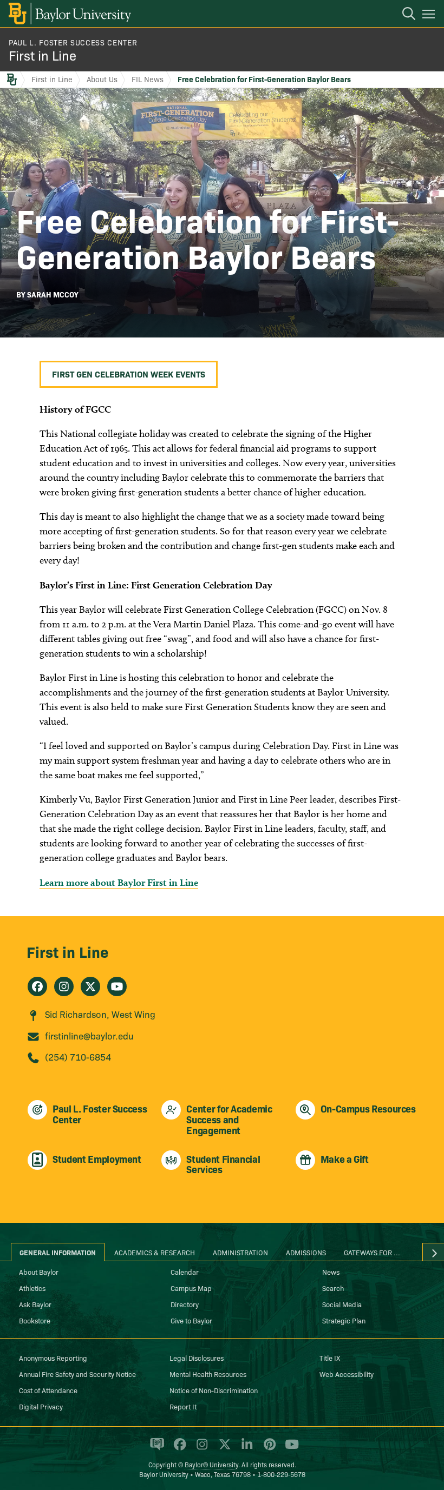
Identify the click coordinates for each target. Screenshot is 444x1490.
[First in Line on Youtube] (117, 986)
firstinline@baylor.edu (89, 1035)
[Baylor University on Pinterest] (268, 1449)
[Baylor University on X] (223, 1449)
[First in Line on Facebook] (37, 986)
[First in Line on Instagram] (64, 986)
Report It (183, 1406)
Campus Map (191, 1288)
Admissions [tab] (306, 1252)
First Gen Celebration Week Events (128, 374)
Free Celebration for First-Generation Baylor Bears (264, 79)
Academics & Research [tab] (154, 1252)
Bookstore (34, 1320)
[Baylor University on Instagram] (200, 1449)
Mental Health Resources (207, 1374)
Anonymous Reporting (53, 1357)
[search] (403, 15)
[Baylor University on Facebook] (178, 1449)
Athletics (32, 1288)
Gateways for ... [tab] (372, 1252)
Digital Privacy (41, 1406)
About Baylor (38, 1271)
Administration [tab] (240, 1252)
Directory (185, 1304)
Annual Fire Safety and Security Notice (77, 1374)
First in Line (42, 55)
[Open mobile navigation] (430, 15)
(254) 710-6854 (78, 1056)
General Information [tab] (57, 1252)
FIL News (148, 79)
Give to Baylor (191, 1320)
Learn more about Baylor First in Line (119, 882)
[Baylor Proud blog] (155, 1449)
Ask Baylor (35, 1304)
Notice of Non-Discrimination (213, 1390)
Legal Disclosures (196, 1357)
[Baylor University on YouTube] (289, 1449)
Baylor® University (211, 1464)
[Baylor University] (69, 13)
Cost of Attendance (48, 1390)
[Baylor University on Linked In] (245, 1449)
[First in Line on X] (90, 986)
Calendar (185, 1271)
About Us (102, 79)
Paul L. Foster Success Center (73, 42)
